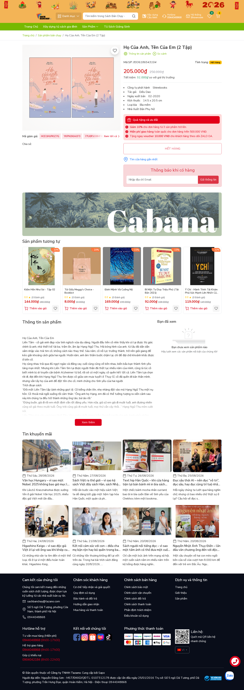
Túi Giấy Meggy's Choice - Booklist (79, 291)
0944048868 (36, 617)
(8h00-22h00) (41, 660)
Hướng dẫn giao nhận (86, 604)
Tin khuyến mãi (37, 434)
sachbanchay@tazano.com (43, 601)
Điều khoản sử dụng (136, 616)
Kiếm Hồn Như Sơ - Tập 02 (39, 289)
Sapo (101, 673)
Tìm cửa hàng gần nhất (144, 159)
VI (183, 650)
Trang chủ (28, 35)
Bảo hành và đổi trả (85, 599)
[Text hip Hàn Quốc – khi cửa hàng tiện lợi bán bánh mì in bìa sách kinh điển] (147, 456)
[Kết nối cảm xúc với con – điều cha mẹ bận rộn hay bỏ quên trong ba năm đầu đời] (97, 521)
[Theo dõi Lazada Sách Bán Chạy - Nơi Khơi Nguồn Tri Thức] (100, 637)
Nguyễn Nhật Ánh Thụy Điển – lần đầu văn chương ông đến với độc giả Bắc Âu (196, 548)
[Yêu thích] (115, 51)
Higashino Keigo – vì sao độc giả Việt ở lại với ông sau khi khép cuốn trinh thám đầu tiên (46, 548)
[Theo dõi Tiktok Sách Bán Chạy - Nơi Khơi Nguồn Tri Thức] (108, 637)
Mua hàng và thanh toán (88, 610)
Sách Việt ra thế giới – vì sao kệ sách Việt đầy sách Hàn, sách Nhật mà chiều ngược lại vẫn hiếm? (96, 482)
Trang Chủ (31, 27)
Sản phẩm (181, 599)
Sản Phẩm (88, 27)
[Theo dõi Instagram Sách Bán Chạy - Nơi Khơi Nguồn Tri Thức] (84, 637)
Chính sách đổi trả (135, 599)
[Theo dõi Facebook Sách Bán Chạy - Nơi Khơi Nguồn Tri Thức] (76, 637)
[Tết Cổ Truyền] (122, 4)
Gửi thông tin (208, 180)
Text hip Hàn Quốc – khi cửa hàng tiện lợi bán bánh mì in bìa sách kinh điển (146, 482)
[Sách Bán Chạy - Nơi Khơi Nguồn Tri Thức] (38, 16)
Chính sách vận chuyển (137, 593)
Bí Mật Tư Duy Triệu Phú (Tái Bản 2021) (162, 291)
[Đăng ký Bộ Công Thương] (213, 678)
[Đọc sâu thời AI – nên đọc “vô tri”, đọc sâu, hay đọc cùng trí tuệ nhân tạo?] (197, 456)
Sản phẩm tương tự (41, 241)
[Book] (122, 214)
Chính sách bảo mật (136, 587)
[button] (216, 280)
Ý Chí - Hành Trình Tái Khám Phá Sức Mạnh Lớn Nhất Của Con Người (201, 291)
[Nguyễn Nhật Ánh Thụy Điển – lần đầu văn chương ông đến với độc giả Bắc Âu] (197, 521)
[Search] (134, 16)
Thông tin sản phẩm (139, 53)
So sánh (162, 53)
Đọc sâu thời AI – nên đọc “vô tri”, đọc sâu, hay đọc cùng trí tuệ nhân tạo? (196, 482)
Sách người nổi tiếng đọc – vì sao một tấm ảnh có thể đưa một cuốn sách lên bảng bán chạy (146, 548)
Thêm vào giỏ (38, 308)
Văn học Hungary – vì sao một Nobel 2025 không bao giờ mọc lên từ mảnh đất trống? (46, 482)
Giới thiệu (181, 593)
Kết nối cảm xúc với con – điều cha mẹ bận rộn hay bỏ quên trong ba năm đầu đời (96, 548)
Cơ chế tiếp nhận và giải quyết (91, 587)
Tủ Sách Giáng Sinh (117, 27)
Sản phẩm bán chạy (49, 35)
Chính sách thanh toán (137, 604)
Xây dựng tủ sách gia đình (60, 27)
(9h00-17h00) (41, 640)
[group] (71, 88)
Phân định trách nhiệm (137, 610)
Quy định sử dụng (84, 593)
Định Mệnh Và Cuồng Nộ (119, 289)
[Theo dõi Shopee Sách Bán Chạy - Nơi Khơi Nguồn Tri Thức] (92, 637)
